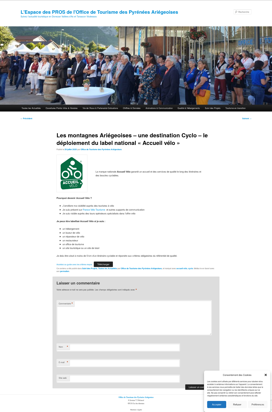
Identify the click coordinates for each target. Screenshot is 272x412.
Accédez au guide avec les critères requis (74, 264)
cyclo (190, 268)
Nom (63, 346)
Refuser (237, 404)
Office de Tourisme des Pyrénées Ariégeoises (101, 149)
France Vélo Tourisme (94, 209)
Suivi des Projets (213, 108)
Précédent (26, 118)
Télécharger (103, 264)
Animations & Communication (159, 108)
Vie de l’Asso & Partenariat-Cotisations (100, 108)
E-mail (63, 362)
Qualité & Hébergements (189, 108)
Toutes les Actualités (31, 108)
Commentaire (66, 303)
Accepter (216, 404)
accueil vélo (181, 268)
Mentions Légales (136, 410)
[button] (265, 374)
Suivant (246, 118)
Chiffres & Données (132, 108)
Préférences (258, 404)
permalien (64, 271)
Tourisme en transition (235, 108)
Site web (63, 377)
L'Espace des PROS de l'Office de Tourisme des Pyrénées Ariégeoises (99, 11)
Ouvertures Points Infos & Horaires (62, 108)
